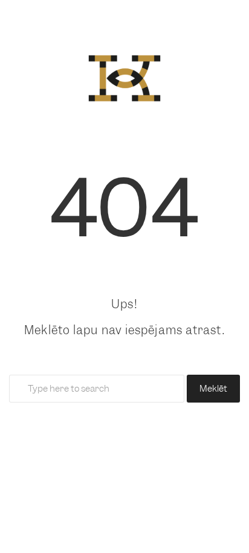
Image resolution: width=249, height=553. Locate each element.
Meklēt (213, 389)
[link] (124, 75)
